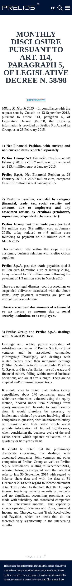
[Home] (21, 6)
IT (53, 8)
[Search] (59, 8)
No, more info (55, 579)
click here (16, 575)
